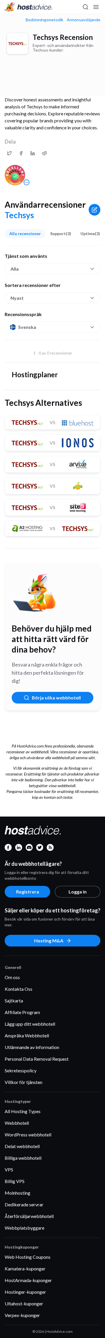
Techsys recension (63, 37)
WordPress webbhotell (28, 1134)
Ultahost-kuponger (24, 1303)
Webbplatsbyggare (24, 1228)
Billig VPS (14, 1181)
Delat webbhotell (22, 1146)
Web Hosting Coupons (27, 1257)
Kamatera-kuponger (25, 1268)
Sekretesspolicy (20, 1070)
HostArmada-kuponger (28, 1280)
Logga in (78, 891)
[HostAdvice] (28, 7)
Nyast (17, 298)
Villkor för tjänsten (23, 1082)
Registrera (27, 891)
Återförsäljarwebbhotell (29, 1216)
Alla (14, 269)
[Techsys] (17, 43)
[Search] (85, 7)
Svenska (27, 327)
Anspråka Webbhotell (27, 1035)
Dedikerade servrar (24, 1204)
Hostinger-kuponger (25, 1292)
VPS (9, 1169)
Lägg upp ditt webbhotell (30, 1024)
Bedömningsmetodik (44, 19)
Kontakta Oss (18, 989)
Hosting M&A (48, 940)
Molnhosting (17, 1193)
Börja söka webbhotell (56, 697)
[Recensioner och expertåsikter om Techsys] (9, 153)
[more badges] (26, 182)
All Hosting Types (23, 1111)
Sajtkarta (14, 1000)
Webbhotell (17, 1123)
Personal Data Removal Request (37, 1059)
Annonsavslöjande (83, 19)
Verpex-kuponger (22, 1315)
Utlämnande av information (32, 1047)
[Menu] (95, 7)
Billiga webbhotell (23, 1158)
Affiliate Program (22, 1012)
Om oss (12, 977)
